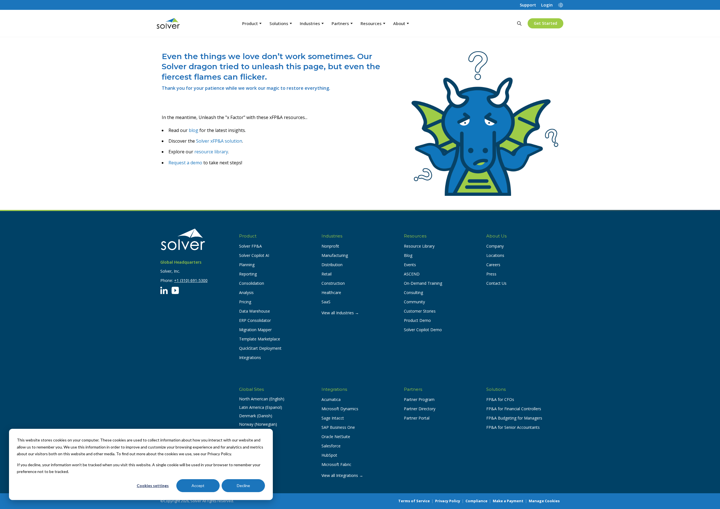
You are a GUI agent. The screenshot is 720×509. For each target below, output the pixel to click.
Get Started (545, 23)
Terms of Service (414, 500)
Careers (493, 264)
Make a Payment (508, 500)
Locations (495, 255)
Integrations (250, 357)
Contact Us (496, 283)
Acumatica (331, 399)
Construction (333, 283)
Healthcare (331, 292)
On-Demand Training (423, 283)
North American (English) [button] (261, 399)
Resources (371, 23)
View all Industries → (340, 312)
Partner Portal (416, 418)
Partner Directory (419, 408)
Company (495, 246)
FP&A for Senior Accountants (513, 427)
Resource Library (419, 246)
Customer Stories (420, 311)
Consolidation (251, 283)
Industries (310, 23)
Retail (326, 274)
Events (410, 264)
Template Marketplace (259, 339)
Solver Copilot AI (254, 255)
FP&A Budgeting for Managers (514, 418)
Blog (408, 255)
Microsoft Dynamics (339, 408)
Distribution (332, 264)
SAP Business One (338, 427)
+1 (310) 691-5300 (191, 280)
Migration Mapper (255, 329)
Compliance (476, 500)
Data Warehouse (254, 311)
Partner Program (419, 399)
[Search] (519, 23)
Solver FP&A (250, 246)
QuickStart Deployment (260, 348)
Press (491, 274)
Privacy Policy (447, 500)
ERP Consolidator (255, 320)
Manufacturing (334, 255)
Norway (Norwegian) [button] (258, 424)
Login (547, 5)
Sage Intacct (332, 418)
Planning (247, 264)
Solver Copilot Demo (423, 329)
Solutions (278, 23)
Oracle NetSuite (335, 436)
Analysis (246, 292)
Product (250, 23)
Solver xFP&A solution (219, 141)
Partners (340, 23)
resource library (211, 152)
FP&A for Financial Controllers (513, 408)
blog (193, 130)
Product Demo (417, 320)
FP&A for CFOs (500, 399)
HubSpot (329, 455)
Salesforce (331, 446)
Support (528, 5)
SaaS (325, 301)
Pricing (245, 301)
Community (414, 301)
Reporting (248, 274)
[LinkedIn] (164, 290)
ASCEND (412, 274)
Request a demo (185, 163)
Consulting (413, 292)
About (399, 23)
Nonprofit (330, 246)
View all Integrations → (342, 475)
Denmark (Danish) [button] (255, 415)
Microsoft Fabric (336, 464)
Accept (198, 485)
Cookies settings (153, 485)
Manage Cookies (544, 500)
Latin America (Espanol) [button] (260, 407)
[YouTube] (175, 290)
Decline (243, 485)
